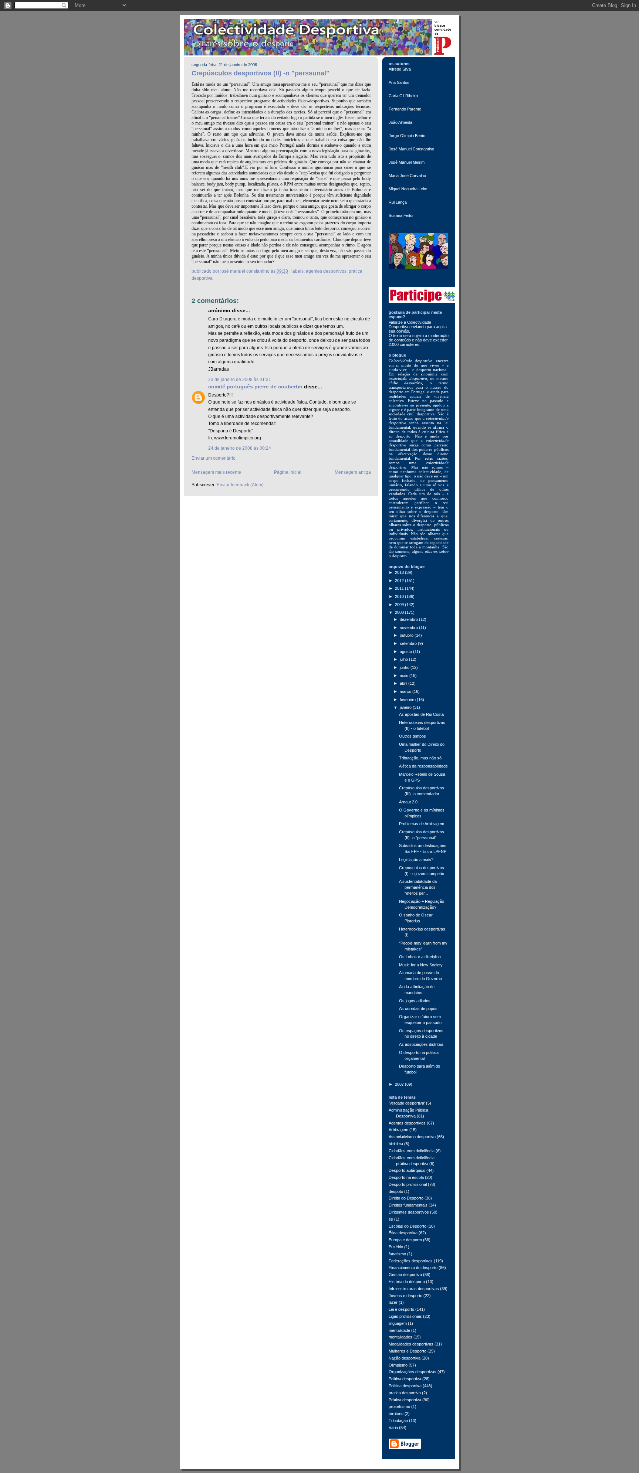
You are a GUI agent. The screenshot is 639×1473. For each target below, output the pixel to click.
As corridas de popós (418, 1008)
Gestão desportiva (405, 1274)
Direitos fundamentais (408, 1205)
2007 (400, 1084)
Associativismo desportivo (412, 1136)
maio (404, 675)
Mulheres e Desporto (407, 1351)
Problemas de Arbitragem (421, 823)
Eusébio (396, 1247)
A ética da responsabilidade (423, 766)
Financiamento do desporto (413, 1267)
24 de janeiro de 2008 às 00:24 (239, 448)
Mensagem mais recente (216, 472)
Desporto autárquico (407, 1170)
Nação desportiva (404, 1358)
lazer (393, 1302)
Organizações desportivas (412, 1372)
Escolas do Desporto (407, 1226)
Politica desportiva (405, 1379)
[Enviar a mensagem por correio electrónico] (290, 271)
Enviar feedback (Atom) (240, 484)
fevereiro (408, 699)
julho (404, 659)
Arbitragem (398, 1129)
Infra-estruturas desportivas (414, 1288)
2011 (400, 588)
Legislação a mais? (416, 859)
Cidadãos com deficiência (412, 1151)
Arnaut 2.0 (408, 802)
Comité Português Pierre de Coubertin (255, 386)
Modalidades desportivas (411, 1344)
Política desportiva (405, 1386)
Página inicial (287, 472)
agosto (406, 651)
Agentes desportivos (326, 271)
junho (405, 667)
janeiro (406, 707)
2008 (400, 612)
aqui (440, 326)
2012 (400, 580)
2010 (400, 596)
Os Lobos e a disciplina (420, 957)
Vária (393, 1427)
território (396, 1413)
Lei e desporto (401, 1309)
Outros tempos (412, 736)
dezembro (409, 619)
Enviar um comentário (214, 458)
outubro (407, 635)
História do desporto (407, 1281)
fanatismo (397, 1254)
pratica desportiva (405, 1393)
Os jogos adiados (414, 1001)
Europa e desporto (405, 1240)
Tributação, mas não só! (421, 758)
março (406, 691)
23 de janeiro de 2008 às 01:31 (239, 379)
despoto (396, 1191)
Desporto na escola (406, 1177)
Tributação (398, 1420)
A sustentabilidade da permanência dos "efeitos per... (418, 887)
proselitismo (399, 1406)
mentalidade (399, 1330)
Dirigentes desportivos (409, 1212)
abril (404, 683)
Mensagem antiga (353, 472)
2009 (400, 604)
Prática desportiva (405, 1400)
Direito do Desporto (406, 1198)
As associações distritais (421, 1044)
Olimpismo (398, 1365)
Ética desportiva (403, 1233)
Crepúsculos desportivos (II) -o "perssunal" (260, 73)
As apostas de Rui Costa (421, 714)
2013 (400, 572)
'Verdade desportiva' (407, 1103)
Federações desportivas (411, 1261)
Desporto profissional (408, 1184)
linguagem (398, 1323)
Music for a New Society (421, 965)
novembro (409, 627)
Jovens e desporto (405, 1295)
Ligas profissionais (405, 1316)
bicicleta (396, 1144)
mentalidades (400, 1337)
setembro (409, 643)
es (391, 1219)
